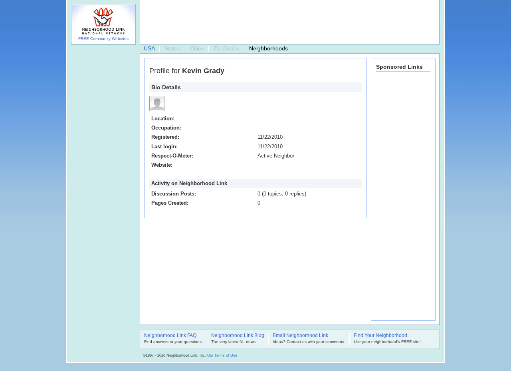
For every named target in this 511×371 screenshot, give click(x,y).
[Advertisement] (288, 22)
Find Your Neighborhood (380, 335)
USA (149, 48)
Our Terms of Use (222, 355)
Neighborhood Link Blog (237, 335)
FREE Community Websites (103, 38)
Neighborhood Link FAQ (170, 335)
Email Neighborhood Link (300, 335)
